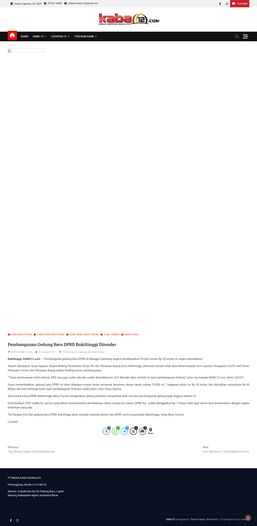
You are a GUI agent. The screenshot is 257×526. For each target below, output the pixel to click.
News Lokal (132, 334)
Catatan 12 (58, 36)
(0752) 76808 (54, 3)
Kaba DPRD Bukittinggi (50, 334)
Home (24, 36)
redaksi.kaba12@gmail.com (83, 3)
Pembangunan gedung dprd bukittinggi (83, 352)
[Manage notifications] (248, 518)
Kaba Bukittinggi (21, 334)
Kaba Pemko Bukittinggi (84, 334)
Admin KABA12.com (21, 352)
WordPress (212, 519)
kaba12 (170, 519)
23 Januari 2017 (47, 352)
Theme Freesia (197, 519)
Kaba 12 (38, 36)
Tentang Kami (84, 36)
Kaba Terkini (111, 334)
